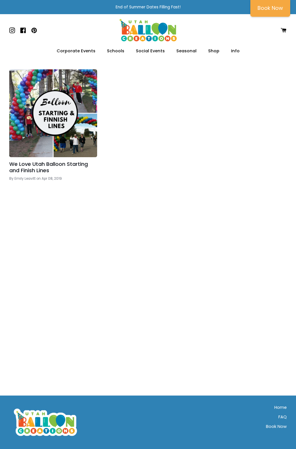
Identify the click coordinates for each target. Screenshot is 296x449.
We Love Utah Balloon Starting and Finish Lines (48, 167)
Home (280, 407)
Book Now (276, 426)
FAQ (282, 417)
